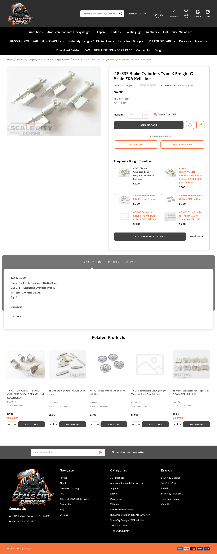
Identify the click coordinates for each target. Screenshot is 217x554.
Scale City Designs (170, 477)
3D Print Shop (32, 32)
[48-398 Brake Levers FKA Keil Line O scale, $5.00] (67, 364)
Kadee (115, 32)
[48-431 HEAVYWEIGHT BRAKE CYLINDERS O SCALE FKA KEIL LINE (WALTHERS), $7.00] (26, 364)
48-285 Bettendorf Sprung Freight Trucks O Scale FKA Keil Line (145, 216)
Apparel (102, 32)
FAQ (87, 50)
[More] (43, 32)
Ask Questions (182, 144)
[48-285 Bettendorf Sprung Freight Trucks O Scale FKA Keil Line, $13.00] (150, 364)
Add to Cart (148, 125)
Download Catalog (68, 50)
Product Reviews (121, 262)
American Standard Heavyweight (68, 32)
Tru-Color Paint (169, 483)
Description (92, 262)
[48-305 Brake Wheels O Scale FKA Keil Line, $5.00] (108, 364)
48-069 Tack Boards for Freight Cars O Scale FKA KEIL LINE (190, 216)
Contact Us (143, 50)
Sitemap (64, 514)
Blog (158, 50)
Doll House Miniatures (177, 32)
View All (165, 504)
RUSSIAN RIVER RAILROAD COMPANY (35, 41)
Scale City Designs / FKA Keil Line (90, 41)
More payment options (159, 136)
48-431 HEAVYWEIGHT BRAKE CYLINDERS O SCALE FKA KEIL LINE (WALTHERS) (190, 175)
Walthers (151, 32)
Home (10, 59)
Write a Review (186, 85)
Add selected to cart (150, 236)
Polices (184, 41)
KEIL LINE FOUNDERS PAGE (113, 50)
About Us (201, 41)
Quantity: (119, 114)
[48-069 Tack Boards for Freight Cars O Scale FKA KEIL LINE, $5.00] (191, 364)
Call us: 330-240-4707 (24, 521)
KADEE (164, 488)
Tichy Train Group (129, 41)
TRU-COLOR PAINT (160, 41)
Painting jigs (133, 32)
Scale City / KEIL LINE (172, 493)
